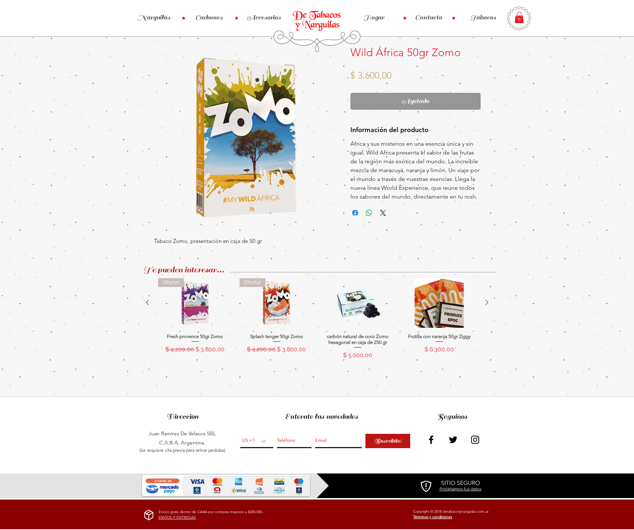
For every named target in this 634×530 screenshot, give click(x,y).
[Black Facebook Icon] (431, 439)
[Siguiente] (486, 302)
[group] (317, 322)
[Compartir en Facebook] (355, 212)
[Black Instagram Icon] (475, 439)
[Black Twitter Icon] (453, 439)
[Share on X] (383, 212)
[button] (519, 17)
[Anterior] (147, 302)
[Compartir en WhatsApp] (369, 212)
